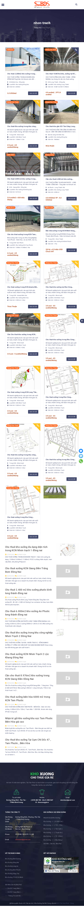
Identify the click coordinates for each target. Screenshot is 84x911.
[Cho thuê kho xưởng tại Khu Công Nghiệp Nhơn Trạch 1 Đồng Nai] (61, 272)
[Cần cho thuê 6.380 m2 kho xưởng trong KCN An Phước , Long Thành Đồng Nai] (61, 164)
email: (7, 839)
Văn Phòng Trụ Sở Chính (8, 819)
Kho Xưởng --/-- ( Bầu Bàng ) (53, 840)
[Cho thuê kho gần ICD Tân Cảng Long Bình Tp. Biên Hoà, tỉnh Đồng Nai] (61, 112)
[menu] (3, 5)
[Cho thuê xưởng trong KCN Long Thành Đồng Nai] (22, 377)
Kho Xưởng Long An (11, 866)
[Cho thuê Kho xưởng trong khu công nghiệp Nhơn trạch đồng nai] (22, 112)
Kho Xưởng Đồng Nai (12, 862)
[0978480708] (81, 461)
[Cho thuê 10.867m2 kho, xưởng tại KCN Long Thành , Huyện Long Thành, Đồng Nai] (61, 59)
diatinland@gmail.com (23, 839)
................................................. (52, 847)
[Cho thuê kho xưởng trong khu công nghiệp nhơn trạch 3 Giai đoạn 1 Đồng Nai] (22, 437)
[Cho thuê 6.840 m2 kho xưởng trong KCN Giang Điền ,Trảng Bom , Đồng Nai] (22, 164)
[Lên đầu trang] (79, 900)
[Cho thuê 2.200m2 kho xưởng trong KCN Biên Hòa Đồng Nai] (22, 59)
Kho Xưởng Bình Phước (13, 870)
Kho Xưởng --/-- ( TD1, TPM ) (53, 825)
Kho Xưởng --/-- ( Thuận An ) (53, 832)
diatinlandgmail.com (67, 800)
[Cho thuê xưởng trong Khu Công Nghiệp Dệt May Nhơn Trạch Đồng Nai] (61, 380)
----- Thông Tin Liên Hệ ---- (14, 896)
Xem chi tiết (33, 93)
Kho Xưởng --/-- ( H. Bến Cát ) (53, 821)
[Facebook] (81, 451)
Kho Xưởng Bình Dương (13, 859)
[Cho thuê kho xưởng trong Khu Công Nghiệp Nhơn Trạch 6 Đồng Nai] (61, 440)
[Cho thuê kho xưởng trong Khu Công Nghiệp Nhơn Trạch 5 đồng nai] (61, 325)
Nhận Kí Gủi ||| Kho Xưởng (52, 818)
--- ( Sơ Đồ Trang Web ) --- (14, 888)
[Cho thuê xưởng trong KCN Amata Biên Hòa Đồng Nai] (22, 272)
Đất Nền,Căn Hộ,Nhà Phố (13, 885)
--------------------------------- (14, 881)
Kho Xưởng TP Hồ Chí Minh (14, 877)
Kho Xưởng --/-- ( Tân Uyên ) (53, 829)
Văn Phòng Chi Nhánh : (9, 828)
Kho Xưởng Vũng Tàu (12, 873)
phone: (7, 834)
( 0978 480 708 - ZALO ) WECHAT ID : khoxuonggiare (42, 801)
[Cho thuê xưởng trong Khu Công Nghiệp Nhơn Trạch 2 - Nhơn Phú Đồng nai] (22, 500)
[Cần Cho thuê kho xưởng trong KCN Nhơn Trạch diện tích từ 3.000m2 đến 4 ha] (22, 322)
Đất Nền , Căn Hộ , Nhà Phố (52, 843)
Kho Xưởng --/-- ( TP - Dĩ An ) (53, 836)
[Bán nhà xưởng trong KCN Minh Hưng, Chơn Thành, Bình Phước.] (61, 216)
